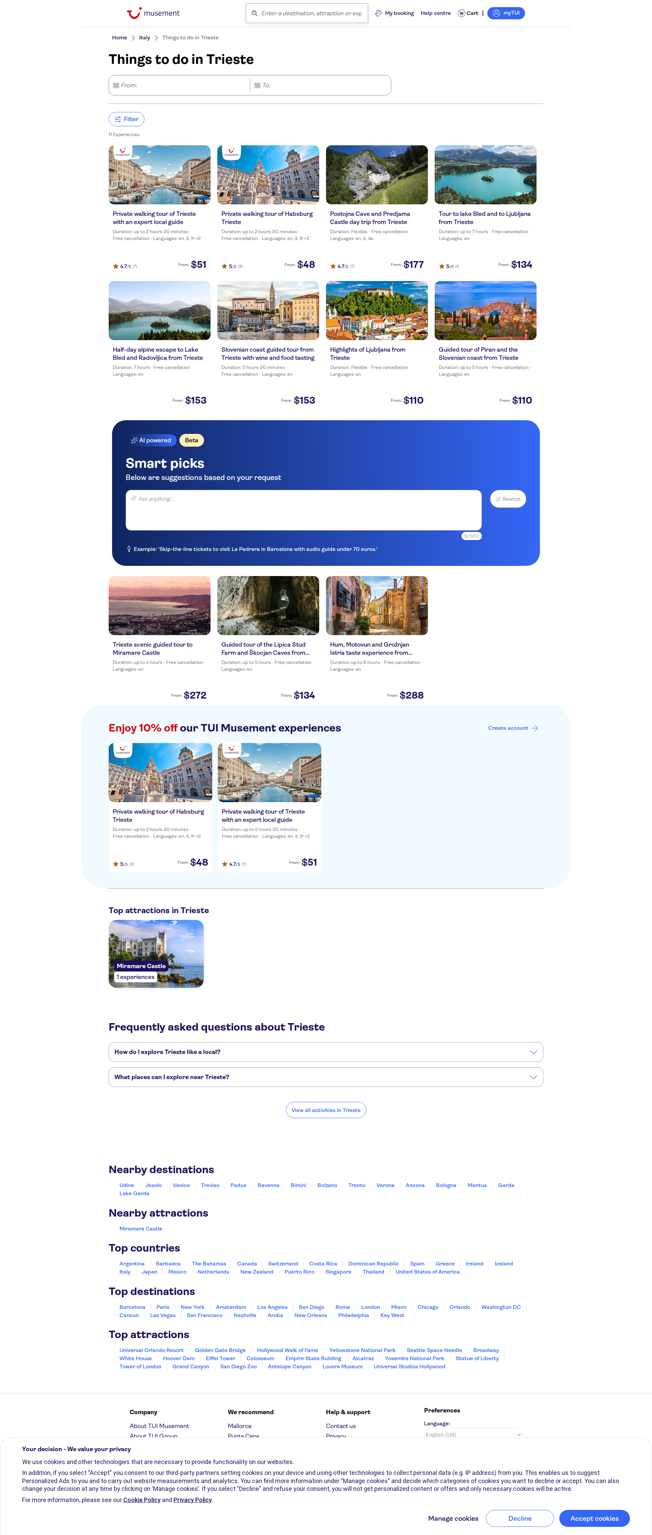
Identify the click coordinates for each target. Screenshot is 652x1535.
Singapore (338, 1272)
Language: (437, 1423)
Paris (163, 1307)
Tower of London (140, 1366)
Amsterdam (231, 1307)
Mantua (477, 1185)
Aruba (275, 1315)
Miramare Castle (141, 1228)
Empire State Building (313, 1358)
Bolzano (327, 1185)
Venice (181, 1185)
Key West (392, 1315)
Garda (506, 1185)
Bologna (446, 1185)
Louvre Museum (343, 1366)
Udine (127, 1185)
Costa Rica (323, 1263)
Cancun (129, 1315)
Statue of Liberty (477, 1358)
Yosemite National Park (415, 1358)
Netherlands (213, 1272)
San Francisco (204, 1315)
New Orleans (310, 1315)
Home (119, 37)
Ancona (415, 1185)
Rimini (298, 1185)
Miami (398, 1307)
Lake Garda (134, 1193)
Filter (131, 119)
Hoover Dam (179, 1358)
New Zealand (256, 1272)
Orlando (460, 1307)
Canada (247, 1263)
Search (512, 499)
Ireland (475, 1263)
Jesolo (153, 1185)
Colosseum (260, 1358)
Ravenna (268, 1185)
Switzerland (283, 1263)
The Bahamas (209, 1263)
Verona (386, 1185)
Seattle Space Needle (434, 1350)
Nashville (245, 1315)
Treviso (210, 1185)
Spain (417, 1263)
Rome (343, 1307)
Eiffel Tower (220, 1358)
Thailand (373, 1272)
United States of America (428, 1272)
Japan (149, 1272)
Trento (356, 1185)
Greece (445, 1263)
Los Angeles (272, 1307)
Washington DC (501, 1307)
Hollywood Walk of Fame (287, 1350)
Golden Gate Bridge (220, 1350)
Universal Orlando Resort (152, 1350)
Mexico (177, 1272)
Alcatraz (363, 1358)
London (370, 1307)
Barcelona (132, 1307)
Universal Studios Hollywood (410, 1366)
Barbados (168, 1263)
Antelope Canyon (289, 1366)
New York (193, 1307)
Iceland (504, 1263)
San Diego (311, 1307)
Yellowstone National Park (362, 1350)
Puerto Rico (299, 1272)
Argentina (132, 1263)
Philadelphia (353, 1315)
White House (136, 1358)
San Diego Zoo (238, 1366)
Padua (239, 1185)
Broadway (486, 1350)
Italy (144, 37)
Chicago (428, 1307)
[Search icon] (255, 13)
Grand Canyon (191, 1366)
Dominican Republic (373, 1263)
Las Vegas (163, 1315)
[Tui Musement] (158, 13)
